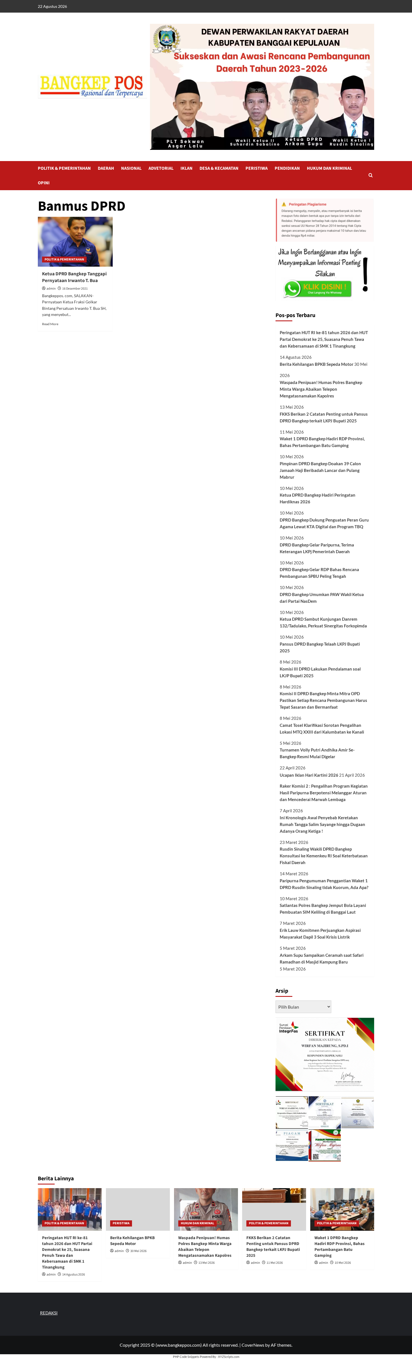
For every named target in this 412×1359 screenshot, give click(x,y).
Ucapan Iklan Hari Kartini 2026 (309, 775)
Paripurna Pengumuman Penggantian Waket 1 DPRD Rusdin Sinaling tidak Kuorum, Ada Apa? (324, 884)
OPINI (44, 183)
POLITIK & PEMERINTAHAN (64, 168)
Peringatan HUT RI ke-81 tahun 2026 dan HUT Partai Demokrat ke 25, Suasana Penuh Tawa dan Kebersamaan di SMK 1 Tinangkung (324, 339)
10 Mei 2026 (343, 1262)
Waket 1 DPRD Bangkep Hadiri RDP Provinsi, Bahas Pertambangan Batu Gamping (322, 442)
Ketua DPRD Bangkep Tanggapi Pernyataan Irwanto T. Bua (74, 277)
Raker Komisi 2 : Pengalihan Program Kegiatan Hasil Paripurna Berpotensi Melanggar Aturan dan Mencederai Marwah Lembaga (324, 792)
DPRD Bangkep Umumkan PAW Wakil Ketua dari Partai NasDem (322, 598)
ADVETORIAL (161, 168)
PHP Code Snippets (186, 1356)
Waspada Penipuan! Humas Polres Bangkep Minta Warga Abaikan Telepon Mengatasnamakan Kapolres (321, 389)
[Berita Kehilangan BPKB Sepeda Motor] (138, 1209)
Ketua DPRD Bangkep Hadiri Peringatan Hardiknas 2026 (317, 498)
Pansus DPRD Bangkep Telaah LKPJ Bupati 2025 (320, 647)
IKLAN (186, 168)
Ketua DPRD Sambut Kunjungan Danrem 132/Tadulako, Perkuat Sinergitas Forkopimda (323, 622)
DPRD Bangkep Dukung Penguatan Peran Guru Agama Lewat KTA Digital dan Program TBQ (324, 523)
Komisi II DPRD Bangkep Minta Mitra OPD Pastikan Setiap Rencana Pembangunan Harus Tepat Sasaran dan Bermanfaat (323, 700)
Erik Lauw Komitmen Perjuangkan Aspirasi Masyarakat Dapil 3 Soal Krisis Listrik (320, 933)
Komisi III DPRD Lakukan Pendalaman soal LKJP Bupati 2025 (320, 672)
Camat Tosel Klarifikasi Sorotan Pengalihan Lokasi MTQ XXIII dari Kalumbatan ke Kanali (322, 728)
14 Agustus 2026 (73, 1274)
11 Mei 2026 (275, 1262)
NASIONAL (131, 168)
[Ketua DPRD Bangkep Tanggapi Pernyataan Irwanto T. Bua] (75, 242)
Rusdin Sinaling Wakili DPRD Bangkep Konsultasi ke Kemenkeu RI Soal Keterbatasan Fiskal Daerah (324, 855)
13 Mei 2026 (206, 1262)
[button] (370, 176)
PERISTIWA (257, 168)
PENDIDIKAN (287, 168)
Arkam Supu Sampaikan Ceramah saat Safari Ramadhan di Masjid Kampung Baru (322, 958)
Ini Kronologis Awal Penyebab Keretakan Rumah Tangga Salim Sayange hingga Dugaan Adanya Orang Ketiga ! (322, 824)
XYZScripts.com (228, 1356)
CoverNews (253, 1345)
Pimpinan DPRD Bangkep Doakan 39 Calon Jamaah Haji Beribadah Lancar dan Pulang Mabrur (320, 470)
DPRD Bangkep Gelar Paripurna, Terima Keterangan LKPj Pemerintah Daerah (317, 548)
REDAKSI (49, 1312)
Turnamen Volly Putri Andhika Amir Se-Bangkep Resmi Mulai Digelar (317, 753)
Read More (50, 324)
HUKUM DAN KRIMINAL (329, 168)
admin (51, 288)
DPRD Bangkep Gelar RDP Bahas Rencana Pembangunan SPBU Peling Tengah (319, 573)
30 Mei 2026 (138, 1251)
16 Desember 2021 (75, 288)
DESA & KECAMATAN (219, 168)
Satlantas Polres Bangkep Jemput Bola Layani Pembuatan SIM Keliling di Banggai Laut (323, 908)
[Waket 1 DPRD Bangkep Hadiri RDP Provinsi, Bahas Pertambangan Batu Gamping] (342, 1209)
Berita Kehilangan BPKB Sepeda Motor (316, 364)
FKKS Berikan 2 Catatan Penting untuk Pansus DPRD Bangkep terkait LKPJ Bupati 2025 (324, 417)
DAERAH (106, 168)
